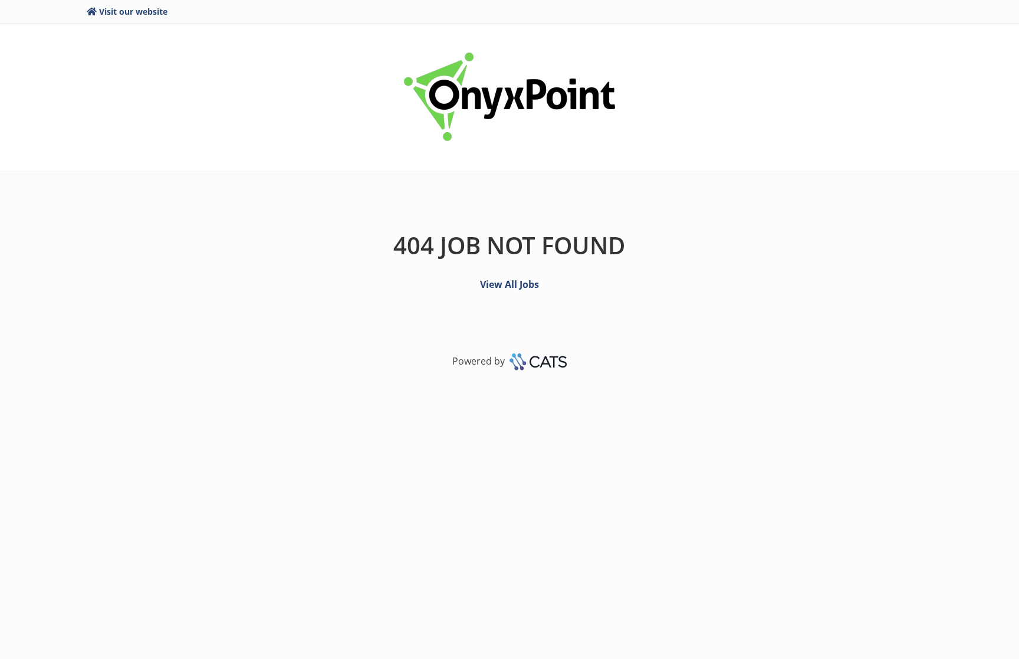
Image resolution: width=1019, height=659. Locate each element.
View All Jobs (509, 284)
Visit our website (133, 11)
